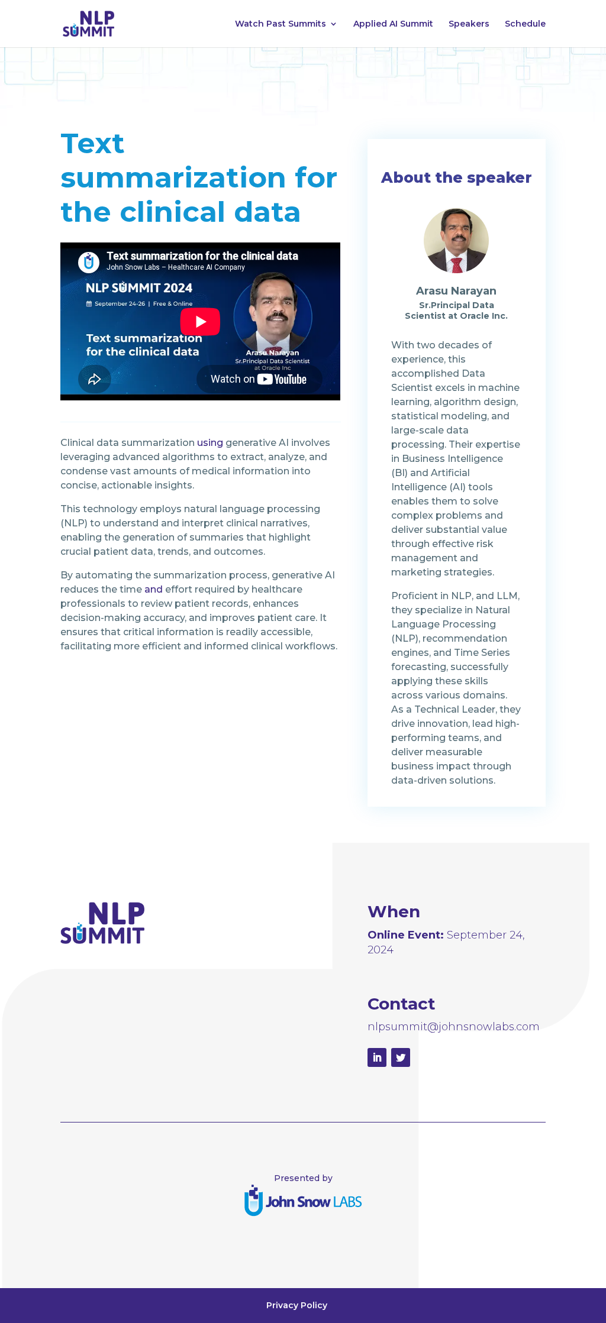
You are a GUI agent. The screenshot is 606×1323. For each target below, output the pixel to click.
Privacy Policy (296, 1305)
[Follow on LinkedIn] (377, 1057)
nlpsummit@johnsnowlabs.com (454, 1026)
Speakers (469, 24)
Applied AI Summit (393, 24)
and (153, 589)
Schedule (525, 24)
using (210, 442)
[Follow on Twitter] (400, 1057)
